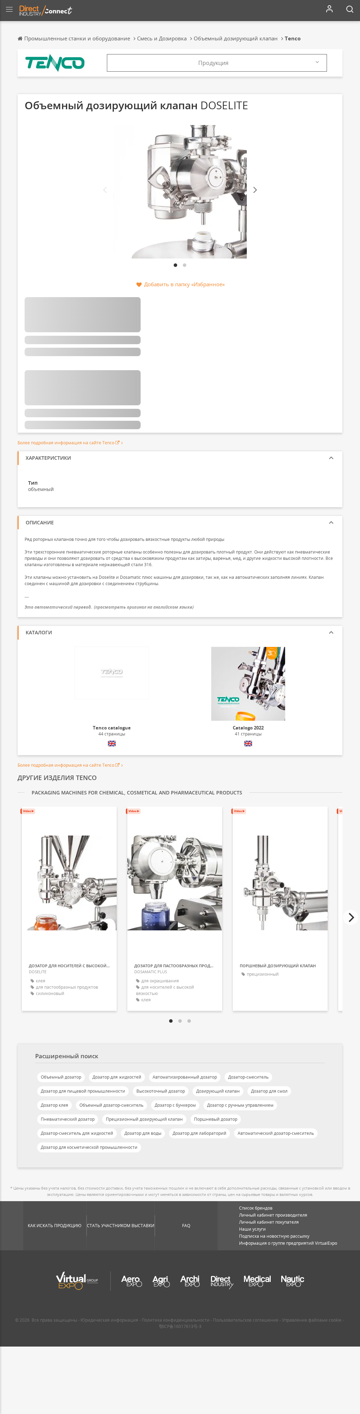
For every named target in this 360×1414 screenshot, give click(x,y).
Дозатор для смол (269, 1091)
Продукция (213, 63)
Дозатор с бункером (175, 1105)
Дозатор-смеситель (248, 1077)
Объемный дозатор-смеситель (111, 1105)
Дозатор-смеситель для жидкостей (77, 1133)
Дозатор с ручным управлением (240, 1105)
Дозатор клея (54, 1105)
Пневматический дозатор (68, 1119)
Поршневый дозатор (215, 1119)
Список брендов (255, 1208)
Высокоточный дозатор (160, 1091)
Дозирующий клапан (218, 1091)
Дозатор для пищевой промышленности (83, 1091)
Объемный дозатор (61, 1077)
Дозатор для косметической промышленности (89, 1147)
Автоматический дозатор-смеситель (276, 1133)
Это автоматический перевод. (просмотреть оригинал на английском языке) (109, 607)
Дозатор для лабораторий (199, 1133)
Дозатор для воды (142, 1133)
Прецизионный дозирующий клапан (144, 1119)
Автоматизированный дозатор (185, 1077)
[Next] (254, 190)
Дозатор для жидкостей (116, 1077)
